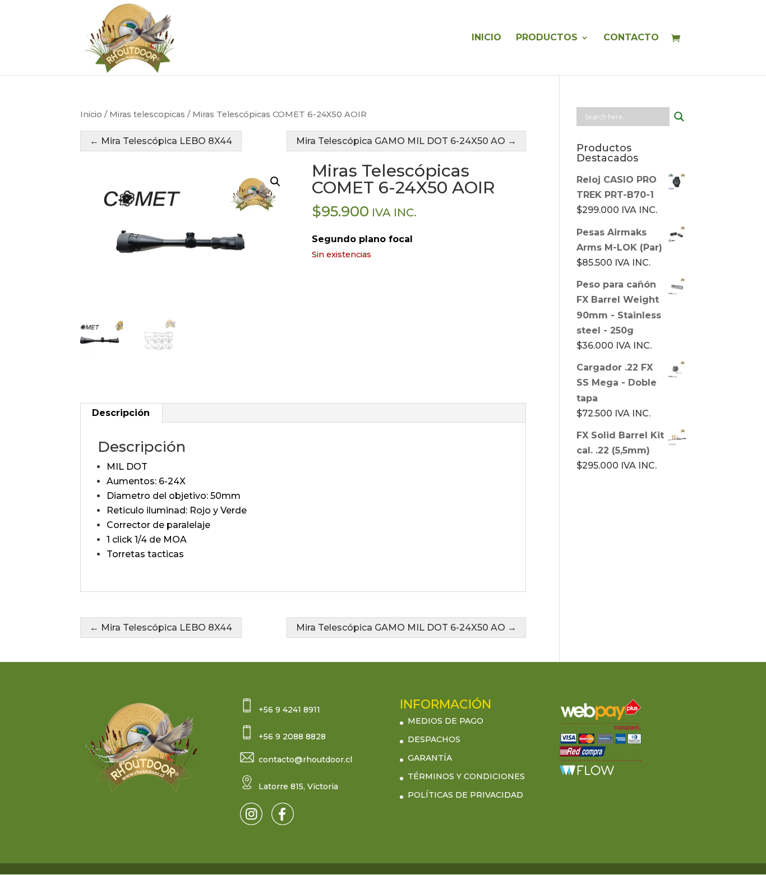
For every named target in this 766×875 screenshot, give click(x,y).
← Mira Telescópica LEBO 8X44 (161, 141)
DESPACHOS (434, 739)
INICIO (486, 38)
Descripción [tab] (121, 413)
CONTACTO (631, 38)
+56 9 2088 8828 (292, 737)
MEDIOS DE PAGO (445, 721)
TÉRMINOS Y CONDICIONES (466, 776)
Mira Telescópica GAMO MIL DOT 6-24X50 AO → (406, 141)
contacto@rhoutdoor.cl (305, 759)
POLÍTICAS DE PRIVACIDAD (465, 795)
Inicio (91, 114)
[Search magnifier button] (679, 116)
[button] (275, 182)
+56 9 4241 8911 (289, 710)
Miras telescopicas (147, 114)
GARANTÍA (430, 758)
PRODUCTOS (547, 38)
